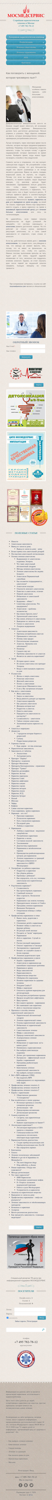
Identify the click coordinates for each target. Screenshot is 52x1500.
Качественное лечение (17, 1444)
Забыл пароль (20, 1321)
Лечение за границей (17, 1451)
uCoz (31, 1495)
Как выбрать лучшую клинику (21, 1441)
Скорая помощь (15, 1448)
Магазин (12, 1462)
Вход (32, 1470)
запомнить (13, 1318)
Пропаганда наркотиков (18, 1458)
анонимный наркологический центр (20, 210)
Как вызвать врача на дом (19, 1455)
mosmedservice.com (18, 286)
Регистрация (32, 1321)
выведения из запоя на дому (26, 202)
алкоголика (10, 226)
